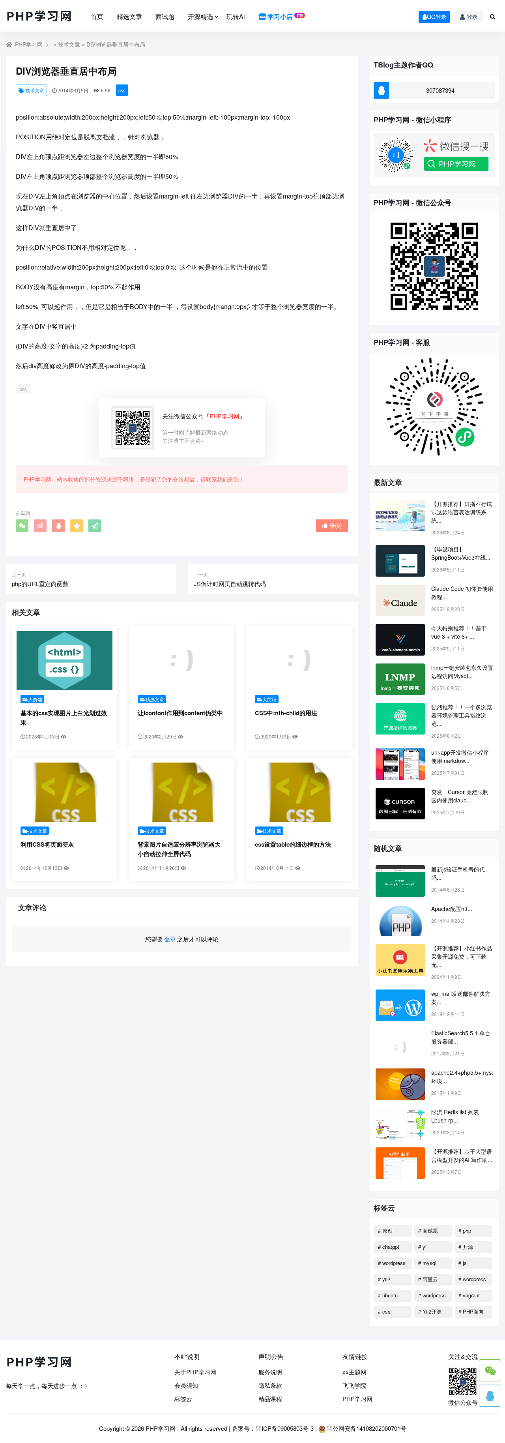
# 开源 (465, 1246)
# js (462, 1263)
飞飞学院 (354, 1385)
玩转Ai (235, 16)
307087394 (440, 90)
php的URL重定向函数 (40, 583)
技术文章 (69, 44)
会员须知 (186, 1385)
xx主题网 (354, 1372)
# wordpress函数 (392, 1264)
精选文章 (129, 16)
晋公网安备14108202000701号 (366, 1428)
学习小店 (284, 16)
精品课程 (270, 1398)
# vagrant (469, 1295)
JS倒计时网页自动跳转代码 (230, 583)
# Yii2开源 (429, 1311)
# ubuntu (388, 1295)
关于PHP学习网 (195, 1372)
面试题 (164, 16)
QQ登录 (437, 17)
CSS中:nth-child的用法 (286, 712)
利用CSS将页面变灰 (47, 844)
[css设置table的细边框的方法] (299, 792)
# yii (423, 1246)
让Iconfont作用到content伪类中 (180, 712)
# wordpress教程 (472, 1280)
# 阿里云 (428, 1279)
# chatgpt (388, 1246)
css (121, 90)
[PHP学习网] (39, 16)
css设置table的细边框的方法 (293, 844)
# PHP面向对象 (471, 1313)
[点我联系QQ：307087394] (490, 1396)
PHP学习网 (29, 44)
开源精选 (200, 16)
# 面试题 (428, 1230)
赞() (335, 525)
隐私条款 (270, 1385)
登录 (472, 17)
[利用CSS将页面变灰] (64, 792)
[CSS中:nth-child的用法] (299, 660)
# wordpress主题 (432, 1296)
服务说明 (270, 1372)
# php (464, 1230)
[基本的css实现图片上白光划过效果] (64, 660)
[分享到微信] (22, 525)
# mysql (427, 1263)
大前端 (35, 699)
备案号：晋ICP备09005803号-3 (273, 1428)
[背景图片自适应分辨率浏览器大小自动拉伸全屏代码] (182, 792)
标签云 (183, 1398)
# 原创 (385, 1230)
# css (384, 1311)
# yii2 (384, 1279)
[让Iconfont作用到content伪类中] (182, 660)
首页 (97, 16)
